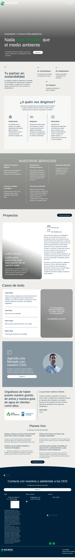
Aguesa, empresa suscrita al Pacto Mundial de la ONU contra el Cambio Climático (19, 435)
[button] (61, 3)
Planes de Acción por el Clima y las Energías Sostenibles (51, 435)
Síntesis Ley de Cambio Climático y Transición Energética (17, 447)
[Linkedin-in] (53, 543)
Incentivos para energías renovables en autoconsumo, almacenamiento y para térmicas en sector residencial (53, 448)
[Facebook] (50, 543)
